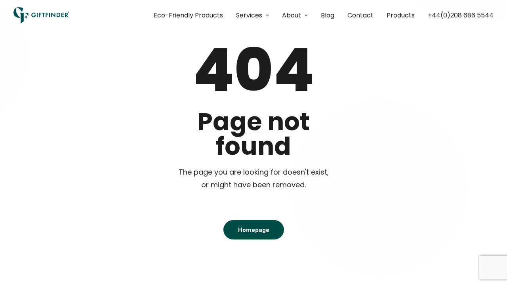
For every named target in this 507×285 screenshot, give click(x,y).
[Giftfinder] (41, 15)
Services (249, 15)
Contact (360, 15)
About (291, 15)
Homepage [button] (253, 229)
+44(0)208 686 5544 (461, 15)
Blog (327, 15)
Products (401, 15)
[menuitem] (191, 15)
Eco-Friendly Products (188, 15)
